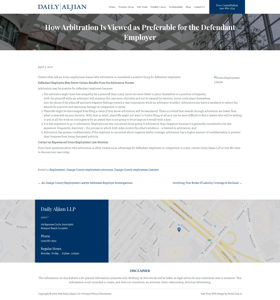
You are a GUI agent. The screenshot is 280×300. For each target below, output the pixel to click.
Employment (57, 170)
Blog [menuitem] (188, 6)
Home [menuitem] (112, 6)
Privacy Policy (90, 293)
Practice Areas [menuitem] (126, 6)
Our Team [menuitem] (142, 6)
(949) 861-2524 (48, 240)
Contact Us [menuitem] (199, 6)
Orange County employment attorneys (89, 170)
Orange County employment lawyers (136, 170)
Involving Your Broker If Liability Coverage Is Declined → (207, 183)
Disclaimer (106, 293)
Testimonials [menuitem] (176, 6)
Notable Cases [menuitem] (158, 6)
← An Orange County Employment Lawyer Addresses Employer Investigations (85, 183)
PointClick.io (235, 293)
